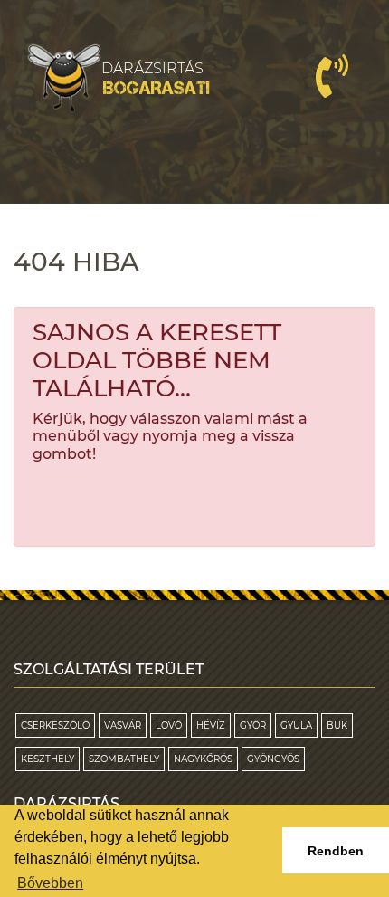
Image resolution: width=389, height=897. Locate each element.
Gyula (296, 725)
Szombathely (124, 759)
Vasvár (122, 725)
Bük (337, 725)
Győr (253, 725)
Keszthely (47, 759)
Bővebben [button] (50, 883)
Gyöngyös (273, 759)
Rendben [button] (336, 851)
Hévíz (210, 725)
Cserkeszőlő (55, 725)
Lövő (169, 725)
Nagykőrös (203, 759)
